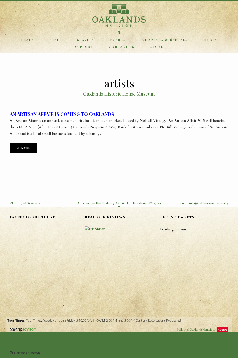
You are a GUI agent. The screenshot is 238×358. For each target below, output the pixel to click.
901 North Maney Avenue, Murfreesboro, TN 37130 (126, 203)
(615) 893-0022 (30, 203)
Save (224, 329)
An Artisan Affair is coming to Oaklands (62, 114)
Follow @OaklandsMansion (196, 329)
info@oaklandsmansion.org (208, 203)
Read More (21, 148)
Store (156, 46)
